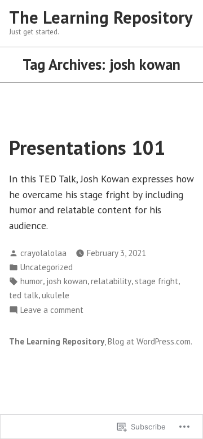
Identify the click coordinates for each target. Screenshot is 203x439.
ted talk (23, 295)
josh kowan (66, 281)
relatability (111, 281)
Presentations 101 (87, 147)
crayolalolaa (43, 253)
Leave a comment (51, 310)
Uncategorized (46, 267)
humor (31, 281)
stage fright (156, 281)
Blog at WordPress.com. (150, 341)
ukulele (55, 295)
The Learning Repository (101, 17)
